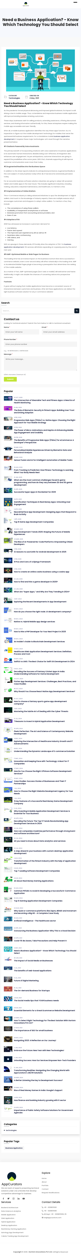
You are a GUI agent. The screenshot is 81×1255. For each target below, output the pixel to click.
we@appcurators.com (16, 600)
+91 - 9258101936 (13, 597)
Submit (39, 661)
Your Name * (9, 619)
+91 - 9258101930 (13, 593)
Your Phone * (9, 631)
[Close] (76, 585)
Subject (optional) (46, 631)
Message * (9, 643)
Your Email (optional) (47, 619)
